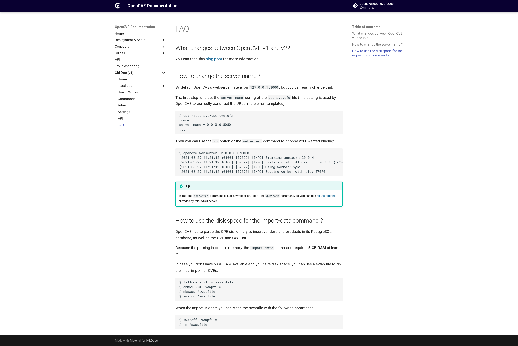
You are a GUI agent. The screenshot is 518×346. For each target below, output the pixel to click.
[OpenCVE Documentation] (117, 6)
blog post (214, 59)
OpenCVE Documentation (135, 27)
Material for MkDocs (144, 340)
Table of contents (366, 27)
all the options (326, 196)
